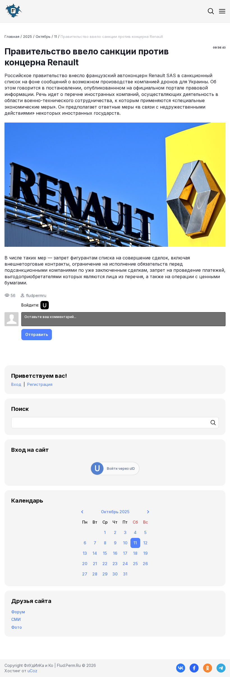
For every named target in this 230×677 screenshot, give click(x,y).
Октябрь (43, 36)
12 (145, 542)
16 (115, 553)
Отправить (36, 334)
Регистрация (39, 384)
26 (145, 563)
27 (84, 574)
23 (115, 563)
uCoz (32, 670)
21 (95, 563)
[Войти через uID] (44, 305)
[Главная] (13, 11)
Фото (16, 627)
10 (125, 542)
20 (84, 563)
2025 (27, 36)
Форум (18, 611)
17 (125, 553)
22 (104, 563)
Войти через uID (121, 468)
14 (95, 553)
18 (135, 553)
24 (125, 563)
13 (85, 553)
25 (135, 563)
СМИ (16, 619)
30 (115, 574)
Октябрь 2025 (115, 511)
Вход (16, 384)
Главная (11, 36)
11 (55, 36)
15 (105, 553)
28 (94, 574)
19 (145, 553)
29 (104, 574)
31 (125, 574)
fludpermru (36, 295)
